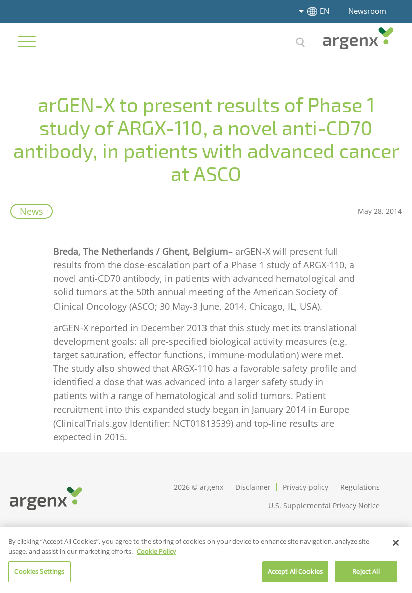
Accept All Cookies (295, 571)
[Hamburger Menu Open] (27, 41)
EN (324, 11)
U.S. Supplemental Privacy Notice (324, 505)
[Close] (396, 543)
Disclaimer (253, 487)
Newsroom (367, 11)
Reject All (365, 571)
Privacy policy (305, 487)
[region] (206, 560)
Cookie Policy (156, 551)
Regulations (360, 487)
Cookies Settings (39, 571)
